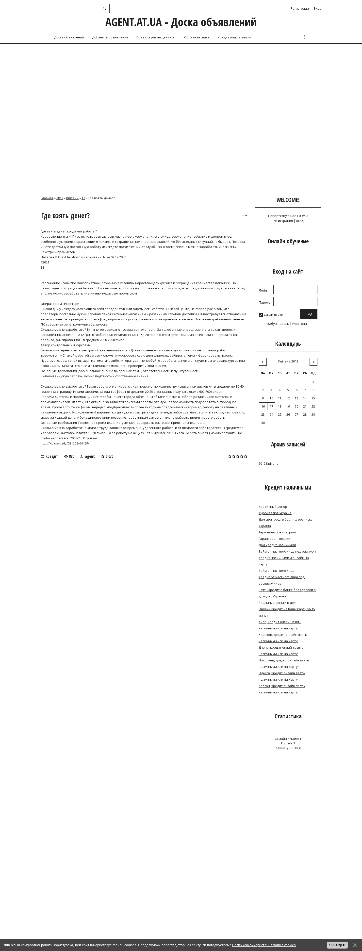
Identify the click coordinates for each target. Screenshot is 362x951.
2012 (59, 198)
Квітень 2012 (288, 361)
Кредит (52, 456)
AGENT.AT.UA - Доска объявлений (181, 21)
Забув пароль (278, 323)
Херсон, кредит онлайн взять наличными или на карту (282, 689)
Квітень (72, 198)
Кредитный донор (273, 506)
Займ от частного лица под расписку (287, 551)
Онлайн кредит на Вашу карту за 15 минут (287, 612)
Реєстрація (300, 323)
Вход (317, 8)
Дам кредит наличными (277, 545)
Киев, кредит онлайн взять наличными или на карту (280, 625)
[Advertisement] (181, 81)
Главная (47, 198)
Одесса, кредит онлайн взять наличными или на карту (282, 676)
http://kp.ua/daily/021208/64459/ (65, 443)
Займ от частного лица (277, 570)
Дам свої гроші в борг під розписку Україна (286, 522)
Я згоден (337, 945)
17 (83, 198)
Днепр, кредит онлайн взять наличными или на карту (281, 650)
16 (263, 406)
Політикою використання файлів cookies (264, 945)
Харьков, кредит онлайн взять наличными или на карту (283, 637)
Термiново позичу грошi (277, 532)
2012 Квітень (269, 463)
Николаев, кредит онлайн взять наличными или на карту (284, 663)
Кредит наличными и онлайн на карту (284, 561)
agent (90, 456)
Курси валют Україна (275, 513)
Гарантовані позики (274, 538)
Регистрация (301, 8)
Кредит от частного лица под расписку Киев (282, 580)
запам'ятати (273, 314)
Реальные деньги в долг (278, 602)
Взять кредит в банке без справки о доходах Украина (287, 593)
